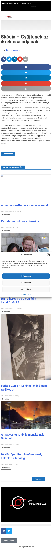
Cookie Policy (26, 294)
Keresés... (38, 479)
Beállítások (26, 289)
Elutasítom (26, 282)
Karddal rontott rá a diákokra (20, 221)
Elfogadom (26, 276)
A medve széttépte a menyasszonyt (24, 205)
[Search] (49, 10)
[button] (48, 255)
